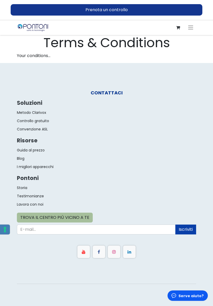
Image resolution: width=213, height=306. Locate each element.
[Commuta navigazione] (190, 27)
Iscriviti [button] (186, 229)
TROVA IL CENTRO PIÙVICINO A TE (54, 217)
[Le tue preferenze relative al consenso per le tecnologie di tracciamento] (5, 229)
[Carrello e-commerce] (178, 27)
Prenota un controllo (106, 10)
